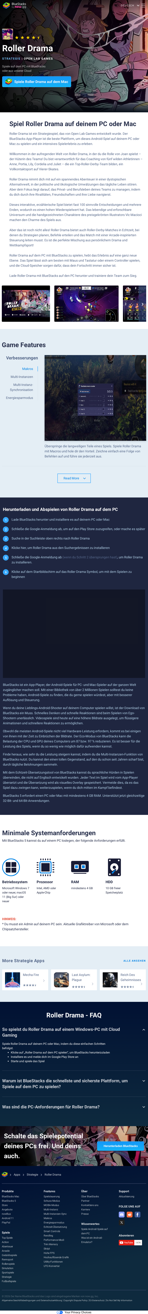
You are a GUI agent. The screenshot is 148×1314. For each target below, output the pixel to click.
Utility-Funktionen (53, 1261)
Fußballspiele (9, 1281)
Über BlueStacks (90, 1196)
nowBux (6, 1213)
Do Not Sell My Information (119, 1300)
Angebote (7, 1209)
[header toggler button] (143, 5)
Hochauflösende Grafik (56, 1257)
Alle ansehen (134, 960)
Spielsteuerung (52, 1196)
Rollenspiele (8, 1263)
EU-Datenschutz (97, 1300)
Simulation (7, 1268)
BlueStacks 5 (9, 1200)
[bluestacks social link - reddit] (129, 1214)
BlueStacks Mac (10, 1196)
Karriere (85, 1209)
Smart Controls (52, 1231)
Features (49, 1191)
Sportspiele (8, 1272)
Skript (47, 1248)
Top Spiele (7, 1237)
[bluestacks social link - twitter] (122, 1222)
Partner (85, 1200)
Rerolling (48, 1235)
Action (5, 1242)
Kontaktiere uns (89, 1205)
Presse (85, 1213)
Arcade (6, 1250)
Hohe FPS (49, 1252)
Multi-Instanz (51, 1209)
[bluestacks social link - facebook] (137, 1214)
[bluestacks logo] (14, 5)
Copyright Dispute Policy (76, 1300)
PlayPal (6, 1222)
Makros (48, 1218)
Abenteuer (7, 1246)
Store (5, 1205)
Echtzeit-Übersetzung (55, 1226)
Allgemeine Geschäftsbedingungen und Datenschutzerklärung (32, 1300)
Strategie (11, 58)
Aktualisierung (126, 1196)
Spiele (6, 1232)
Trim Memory (51, 1244)
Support (124, 1191)
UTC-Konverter (52, 1266)
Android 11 (8, 1218)
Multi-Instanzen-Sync (55, 1213)
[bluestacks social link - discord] (122, 1214)
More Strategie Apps (23, 960)
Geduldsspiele (9, 1255)
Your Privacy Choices (78, 1312)
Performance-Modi (54, 1239)
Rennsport (7, 1259)
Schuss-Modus (52, 1200)
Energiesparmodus (54, 1222)
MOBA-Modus (51, 1205)
